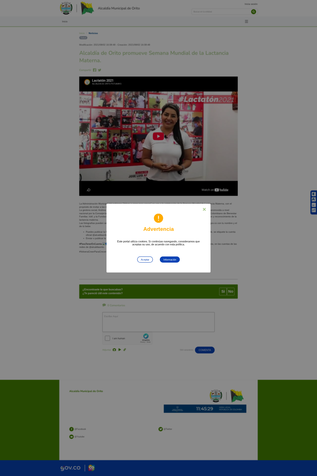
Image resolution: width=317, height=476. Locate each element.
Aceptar (145, 259)
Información (169, 259)
